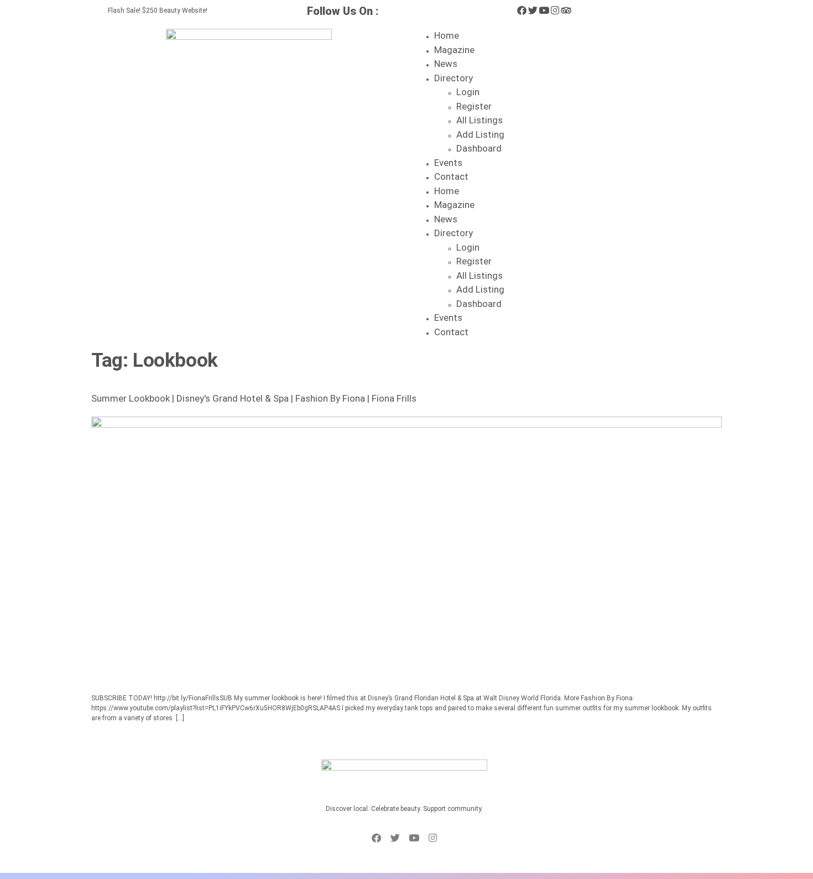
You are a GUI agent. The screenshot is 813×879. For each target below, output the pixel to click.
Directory (453, 78)
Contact (451, 176)
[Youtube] (544, 10)
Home (446, 35)
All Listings (479, 120)
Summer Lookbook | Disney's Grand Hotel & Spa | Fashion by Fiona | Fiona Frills (253, 398)
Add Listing (480, 134)
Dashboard (479, 148)
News (445, 63)
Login (468, 91)
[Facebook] (522, 10)
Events (448, 162)
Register (474, 106)
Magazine (454, 49)
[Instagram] (555, 10)
